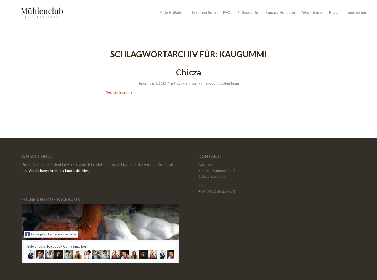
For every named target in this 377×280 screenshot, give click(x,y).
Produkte (180, 83)
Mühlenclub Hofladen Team (218, 83)
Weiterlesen (117, 92)
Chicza (188, 72)
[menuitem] (172, 12)
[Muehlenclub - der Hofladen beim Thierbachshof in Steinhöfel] (41, 12)
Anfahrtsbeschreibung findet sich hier (58, 170)
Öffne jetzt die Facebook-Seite (53, 234)
